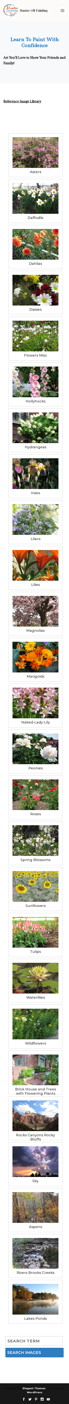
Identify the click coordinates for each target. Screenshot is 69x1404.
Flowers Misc (35, 355)
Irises (35, 493)
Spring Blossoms (35, 860)
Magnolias (35, 630)
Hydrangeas (35, 447)
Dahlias (35, 264)
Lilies (35, 585)
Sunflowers (35, 906)
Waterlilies (35, 997)
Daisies (35, 309)
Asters (35, 172)
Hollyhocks (35, 401)
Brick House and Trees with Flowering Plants (35, 1089)
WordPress (34, 1392)
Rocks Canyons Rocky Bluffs (35, 1135)
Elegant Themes (34, 1388)
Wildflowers (35, 1043)
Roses (35, 814)
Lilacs (35, 539)
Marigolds (35, 676)
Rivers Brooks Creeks (35, 1273)
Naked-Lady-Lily (35, 722)
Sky (35, 1181)
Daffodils (35, 218)
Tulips (35, 952)
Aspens (35, 1227)
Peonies (35, 768)
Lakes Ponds (35, 1318)
